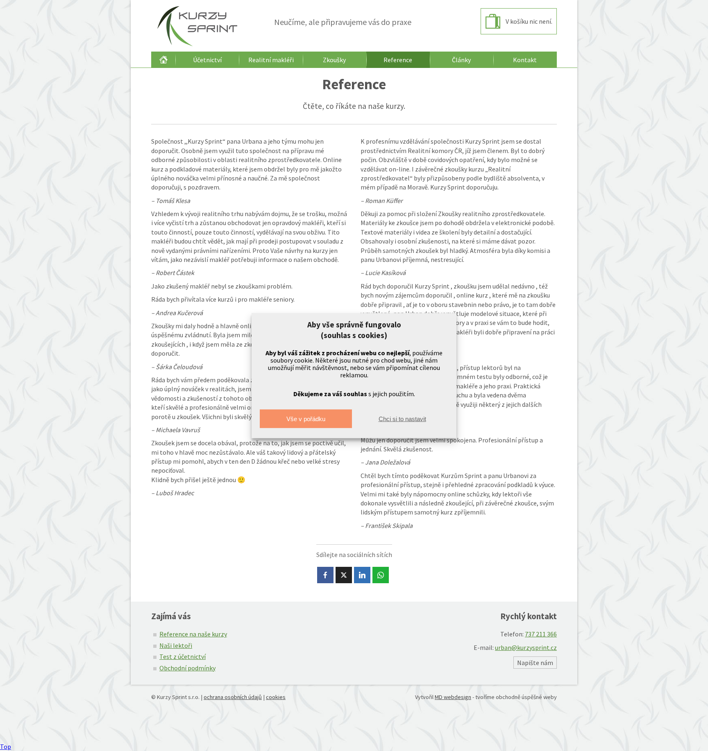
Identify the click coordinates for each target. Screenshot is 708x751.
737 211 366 (541, 634)
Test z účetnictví (182, 656)
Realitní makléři (271, 60)
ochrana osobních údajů (233, 697)
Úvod (163, 60)
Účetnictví (207, 60)
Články (461, 60)
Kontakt (525, 60)
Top (5, 746)
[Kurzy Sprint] (195, 25)
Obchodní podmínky (187, 668)
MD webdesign (453, 697)
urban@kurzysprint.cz (526, 647)
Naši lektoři (175, 645)
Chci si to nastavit (402, 418)
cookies (276, 697)
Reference (398, 60)
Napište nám (535, 663)
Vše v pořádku (305, 418)
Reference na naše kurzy (193, 634)
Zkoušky (334, 60)
